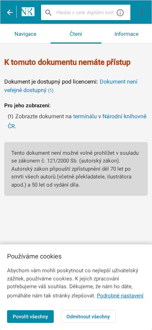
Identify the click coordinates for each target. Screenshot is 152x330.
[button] (142, 12)
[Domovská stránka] (26, 12)
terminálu (85, 116)
